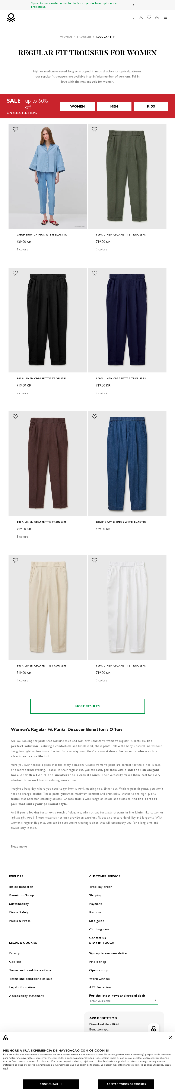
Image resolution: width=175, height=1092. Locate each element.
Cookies (15, 962)
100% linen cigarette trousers (121, 234)
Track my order (100, 887)
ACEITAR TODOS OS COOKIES (126, 1084)
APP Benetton (100, 987)
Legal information (22, 987)
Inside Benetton (21, 887)
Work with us (99, 979)
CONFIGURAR (49, 1084)
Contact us (97, 938)
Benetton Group (21, 895)
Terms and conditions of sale (30, 979)
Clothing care (99, 929)
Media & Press (20, 921)
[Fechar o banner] (170, 1037)
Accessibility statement (26, 996)
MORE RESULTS (87, 706)
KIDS (151, 106)
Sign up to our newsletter (108, 953)
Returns (95, 912)
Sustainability (19, 904)
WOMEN (77, 106)
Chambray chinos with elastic (42, 234)
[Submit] (154, 1000)
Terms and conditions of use (30, 970)
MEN (114, 106)
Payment (95, 904)
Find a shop (97, 962)
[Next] (133, 5)
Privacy (14, 953)
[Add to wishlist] (15, 129)
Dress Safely (18, 912)
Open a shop (98, 970)
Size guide (96, 921)
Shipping (95, 895)
